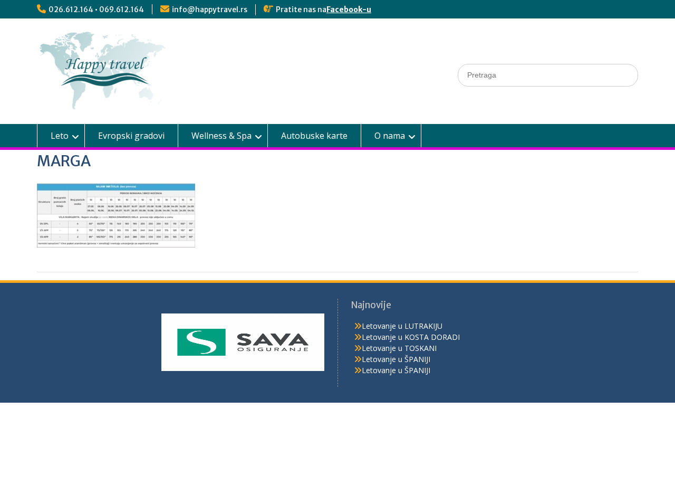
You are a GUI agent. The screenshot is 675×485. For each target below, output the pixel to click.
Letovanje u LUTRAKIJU (402, 326)
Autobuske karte (314, 135)
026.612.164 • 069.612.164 (96, 9)
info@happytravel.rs (209, 9)
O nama (389, 135)
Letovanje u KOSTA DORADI (411, 337)
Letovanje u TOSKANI (399, 348)
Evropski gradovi (131, 135)
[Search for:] (548, 75)
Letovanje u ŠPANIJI (396, 359)
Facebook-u (348, 9)
